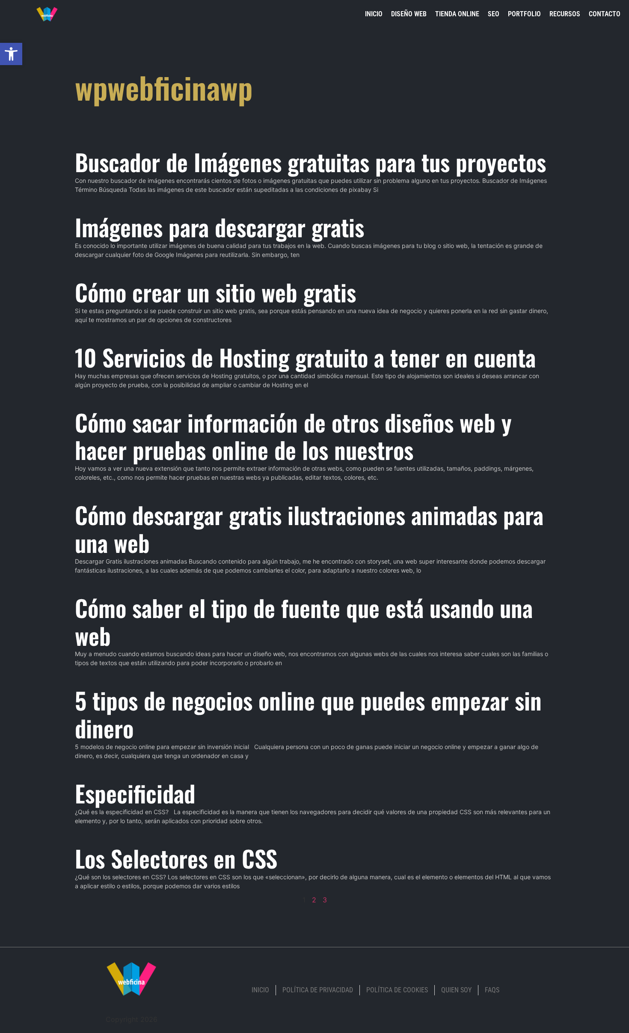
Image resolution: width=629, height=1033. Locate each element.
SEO (493, 14)
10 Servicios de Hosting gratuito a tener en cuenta (305, 357)
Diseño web (409, 14)
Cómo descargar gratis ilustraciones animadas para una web (309, 529)
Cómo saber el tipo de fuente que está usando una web (304, 622)
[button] (11, 54)
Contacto (604, 14)
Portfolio (524, 14)
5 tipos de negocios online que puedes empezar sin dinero (308, 714)
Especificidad (135, 793)
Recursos (564, 14)
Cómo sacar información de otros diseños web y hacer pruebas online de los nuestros (293, 436)
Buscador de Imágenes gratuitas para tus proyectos (310, 162)
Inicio (374, 14)
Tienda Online (457, 14)
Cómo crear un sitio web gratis (215, 292)
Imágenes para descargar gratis (219, 227)
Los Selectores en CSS (176, 858)
